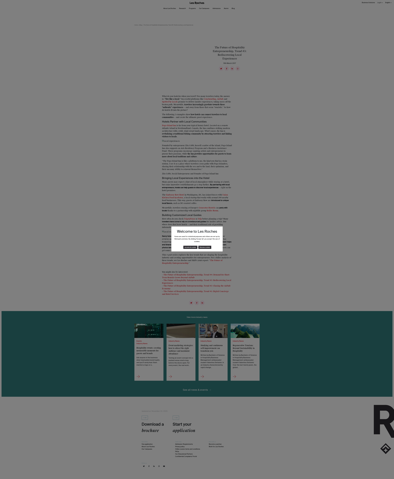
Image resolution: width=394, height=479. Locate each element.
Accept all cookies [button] (190, 247)
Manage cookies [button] (205, 247)
